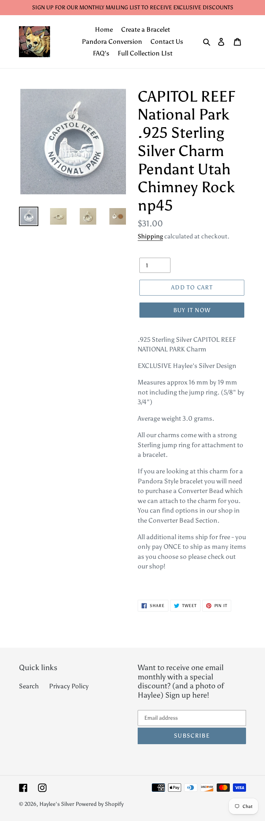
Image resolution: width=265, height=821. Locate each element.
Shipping (150, 236)
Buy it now (192, 310)
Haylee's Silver (56, 804)
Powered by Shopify (100, 804)
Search (29, 686)
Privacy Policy (69, 686)
